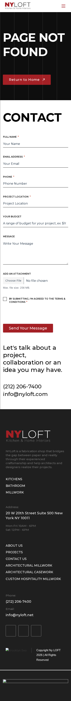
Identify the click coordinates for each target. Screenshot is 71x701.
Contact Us (16, 559)
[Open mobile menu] (63, 6)
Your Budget (12, 216)
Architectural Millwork (29, 565)
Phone (8, 176)
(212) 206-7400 (22, 386)
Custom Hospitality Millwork (33, 579)
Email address (14, 156)
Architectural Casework (29, 572)
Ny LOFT (55, 650)
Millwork (15, 492)
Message (9, 236)
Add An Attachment (17, 273)
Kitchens (14, 479)
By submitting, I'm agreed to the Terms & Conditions (37, 300)
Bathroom (15, 486)
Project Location (17, 196)
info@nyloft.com (25, 394)
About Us (14, 545)
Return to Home (24, 80)
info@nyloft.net (20, 615)
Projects (14, 552)
